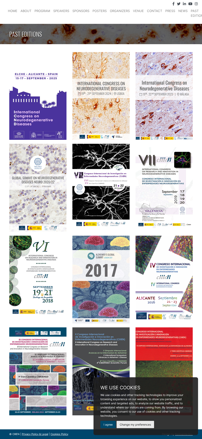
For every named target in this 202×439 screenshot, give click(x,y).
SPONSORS (80, 11)
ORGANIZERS (120, 11)
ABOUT (26, 11)
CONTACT (154, 11)
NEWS (183, 11)
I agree (108, 424)
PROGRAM (42, 11)
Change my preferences (135, 424)
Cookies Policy (59, 434)
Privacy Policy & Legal (35, 434)
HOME (12, 11)
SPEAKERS (61, 11)
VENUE (138, 11)
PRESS (170, 11)
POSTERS (100, 11)
